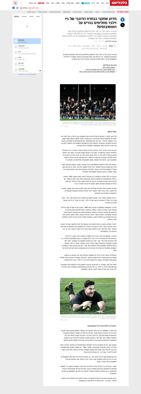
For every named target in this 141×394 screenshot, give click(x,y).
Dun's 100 (32, 3)
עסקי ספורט (70, 3)
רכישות (97, 12)
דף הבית (126, 8)
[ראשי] (119, 3)
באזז (102, 3)
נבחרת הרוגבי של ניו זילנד (90, 48)
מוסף (47, 3)
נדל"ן (93, 3)
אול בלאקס (103, 48)
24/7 (107, 3)
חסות (93, 46)
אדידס (105, 46)
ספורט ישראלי (77, 12)
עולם (63, 3)
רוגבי (69, 46)
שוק (98, 3)
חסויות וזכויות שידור (108, 12)
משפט (78, 3)
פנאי (52, 3)
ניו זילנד (98, 46)
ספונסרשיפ (86, 46)
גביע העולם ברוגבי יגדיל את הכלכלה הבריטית (100, 69)
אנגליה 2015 (77, 46)
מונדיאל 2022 (42, 12)
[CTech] (41, 3)
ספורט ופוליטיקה (55, 12)
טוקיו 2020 (66, 12)
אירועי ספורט (111, 8)
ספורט (58, 3)
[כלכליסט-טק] (86, 3)
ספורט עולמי (88, 12)
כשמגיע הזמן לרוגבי (108, 67)
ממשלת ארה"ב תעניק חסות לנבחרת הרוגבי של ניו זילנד (97, 71)
